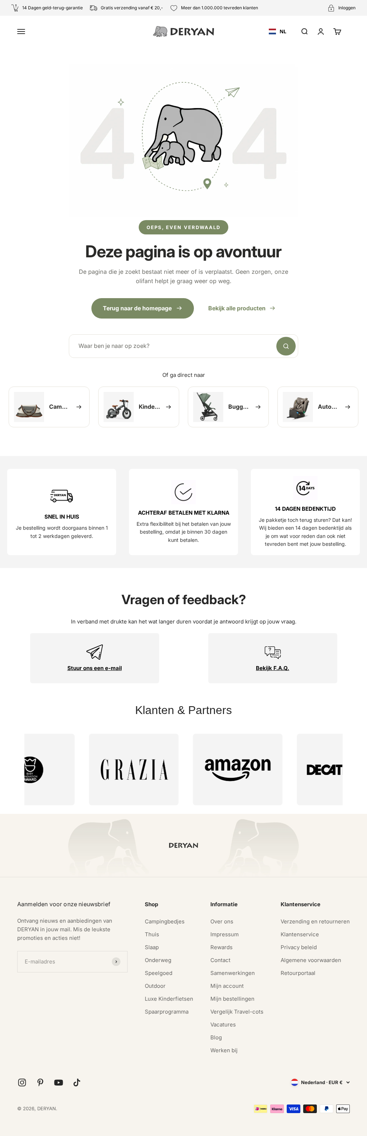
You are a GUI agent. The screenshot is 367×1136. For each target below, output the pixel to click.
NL (283, 31)
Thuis (152, 934)
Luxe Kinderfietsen (169, 998)
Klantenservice (300, 934)
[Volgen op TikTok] (77, 1082)
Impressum (224, 934)
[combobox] (277, 31)
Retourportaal (298, 973)
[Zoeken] (286, 346)
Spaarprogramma (167, 1011)
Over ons (221, 921)
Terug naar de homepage (137, 308)
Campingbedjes (165, 921)
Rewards (221, 947)
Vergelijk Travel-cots (236, 1011)
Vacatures (223, 1024)
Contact (220, 960)
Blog (216, 1037)
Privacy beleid (299, 947)
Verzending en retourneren (315, 921)
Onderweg (158, 960)
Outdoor (155, 985)
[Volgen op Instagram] (22, 1082)
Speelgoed (158, 973)
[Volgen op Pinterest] (40, 1082)
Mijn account (227, 985)
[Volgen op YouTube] (58, 1082)
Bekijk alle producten (237, 308)
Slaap (152, 947)
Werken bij (224, 1050)
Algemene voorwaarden (311, 960)
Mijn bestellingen (232, 998)
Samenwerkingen (232, 973)
